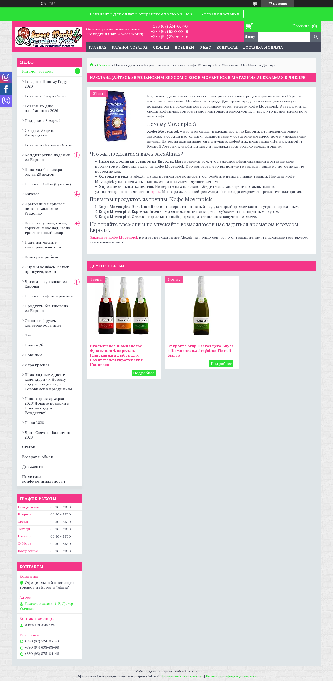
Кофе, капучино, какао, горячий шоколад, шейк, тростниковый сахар (48, 228)
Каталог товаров (130, 47)
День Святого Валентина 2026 (48, 435)
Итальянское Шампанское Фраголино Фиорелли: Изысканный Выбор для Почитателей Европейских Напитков (116, 355)
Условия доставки (220, 13)
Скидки (161, 47)
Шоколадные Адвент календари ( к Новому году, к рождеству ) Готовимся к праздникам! (49, 381)
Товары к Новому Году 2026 (46, 84)
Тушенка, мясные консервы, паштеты (43, 244)
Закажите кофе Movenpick (114, 237)
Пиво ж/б (34, 345)
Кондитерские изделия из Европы (47, 157)
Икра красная (37, 365)
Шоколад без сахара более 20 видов (43, 172)
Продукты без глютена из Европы (46, 308)
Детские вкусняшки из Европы (46, 284)
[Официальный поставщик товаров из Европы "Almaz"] (48, 36)
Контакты (227, 47)
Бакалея (32, 194)
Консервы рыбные (42, 257)
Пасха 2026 (34, 422)
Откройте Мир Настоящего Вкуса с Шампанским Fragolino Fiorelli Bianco (200, 350)
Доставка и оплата (263, 47)
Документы (32, 466)
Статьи (103, 65)
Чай (28, 335)
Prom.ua (190, 671)
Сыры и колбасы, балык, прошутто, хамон (47, 269)
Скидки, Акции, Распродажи (39, 133)
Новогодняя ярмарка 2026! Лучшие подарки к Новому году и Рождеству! (47, 405)
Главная (97, 47)
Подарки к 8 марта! (42, 120)
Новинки (184, 47)
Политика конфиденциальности (43, 479)
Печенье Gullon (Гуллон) (48, 184)
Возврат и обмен (37, 456)
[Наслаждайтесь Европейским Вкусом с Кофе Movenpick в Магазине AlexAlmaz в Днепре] (116, 116)
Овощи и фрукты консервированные (43, 323)
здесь (155, 191)
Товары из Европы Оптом (49, 145)
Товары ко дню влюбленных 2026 (41, 108)
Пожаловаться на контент (182, 676)
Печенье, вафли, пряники (49, 296)
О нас (205, 47)
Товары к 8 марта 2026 (45, 96)
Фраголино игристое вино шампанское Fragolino (45, 209)
